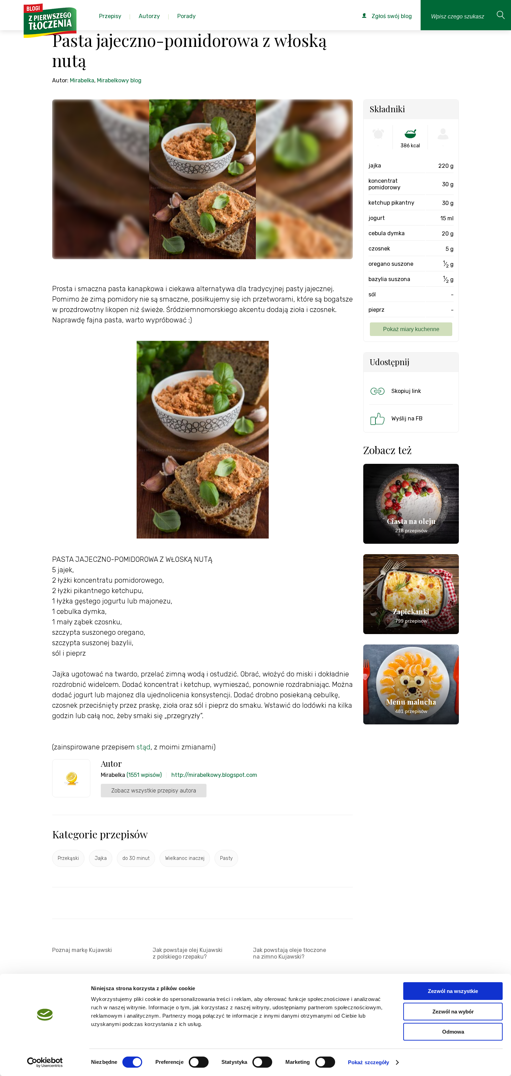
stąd (144, 747)
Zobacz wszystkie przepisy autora (153, 790)
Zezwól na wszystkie (453, 991)
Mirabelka (82, 80)
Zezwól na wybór (453, 1012)
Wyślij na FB (407, 418)
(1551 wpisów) (144, 775)
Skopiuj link (406, 391)
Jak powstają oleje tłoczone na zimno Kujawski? (289, 953)
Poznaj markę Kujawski (82, 950)
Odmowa (453, 1032)
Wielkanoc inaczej (184, 858)
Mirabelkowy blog (119, 80)
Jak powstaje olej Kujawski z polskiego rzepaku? (187, 953)
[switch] (199, 1062)
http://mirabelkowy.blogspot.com (214, 775)
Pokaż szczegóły (368, 1062)
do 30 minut (135, 858)
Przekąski (68, 858)
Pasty (226, 858)
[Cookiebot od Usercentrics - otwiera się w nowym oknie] (45, 1062)
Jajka (101, 858)
